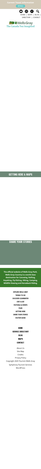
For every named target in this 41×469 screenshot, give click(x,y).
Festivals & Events (20, 305)
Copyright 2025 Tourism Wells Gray (20, 361)
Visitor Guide (20, 318)
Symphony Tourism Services (20, 365)
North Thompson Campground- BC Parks (6, 99)
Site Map (20, 351)
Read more (5, 122)
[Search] (38, 11)
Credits (21, 354)
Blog (37, 15)
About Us (20, 348)
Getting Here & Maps (20, 174)
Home (22, 15)
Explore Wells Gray (20, 292)
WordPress (20, 368)
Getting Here (20, 311)
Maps (30, 15)
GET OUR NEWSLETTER (20, 233)
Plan (20, 308)
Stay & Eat (20, 301)
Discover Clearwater (20, 298)
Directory (26, 17)
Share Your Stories (20, 242)
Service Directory (20, 331)
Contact (36, 17)
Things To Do (20, 295)
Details (20, 6)
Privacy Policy (20, 358)
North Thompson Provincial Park (6, 138)
